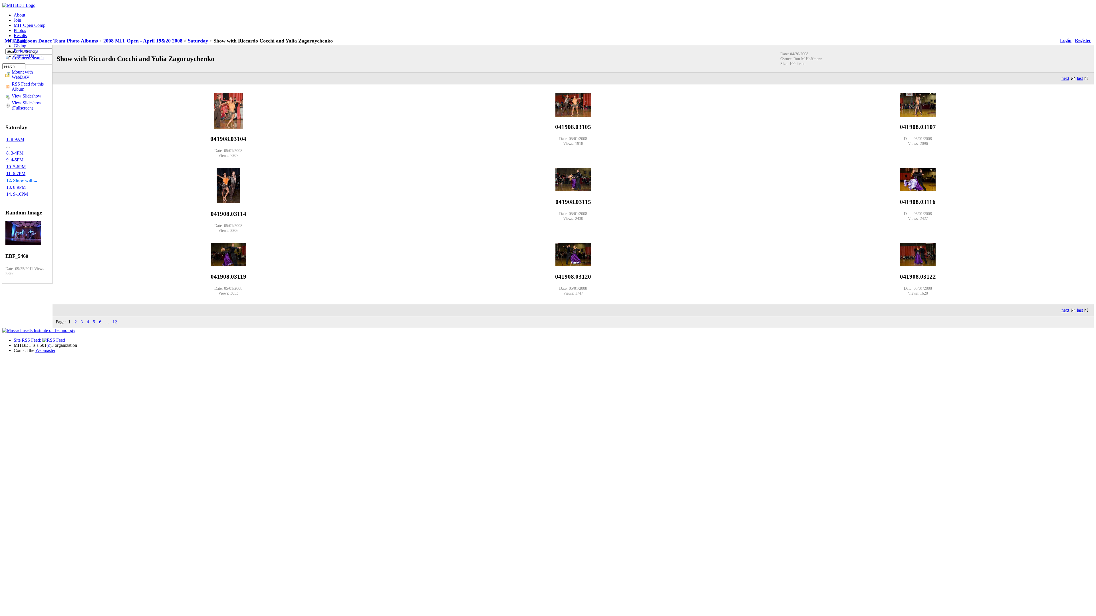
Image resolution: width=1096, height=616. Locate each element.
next (1065, 78)
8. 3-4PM (14, 153)
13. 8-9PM (16, 187)
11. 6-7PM (15, 173)
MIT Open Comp (29, 25)
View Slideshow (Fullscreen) (26, 105)
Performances (26, 50)
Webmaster (45, 350)
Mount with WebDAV (22, 75)
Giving (20, 45)
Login (1065, 40)
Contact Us (24, 56)
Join (17, 20)
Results (20, 35)
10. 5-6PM (16, 166)
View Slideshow (26, 96)
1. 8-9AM (15, 139)
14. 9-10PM (17, 194)
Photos (20, 30)
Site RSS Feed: (28, 340)
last (1080, 78)
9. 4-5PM (14, 159)
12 (114, 321)
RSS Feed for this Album (28, 87)
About (19, 15)
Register (1083, 40)
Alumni (20, 40)
